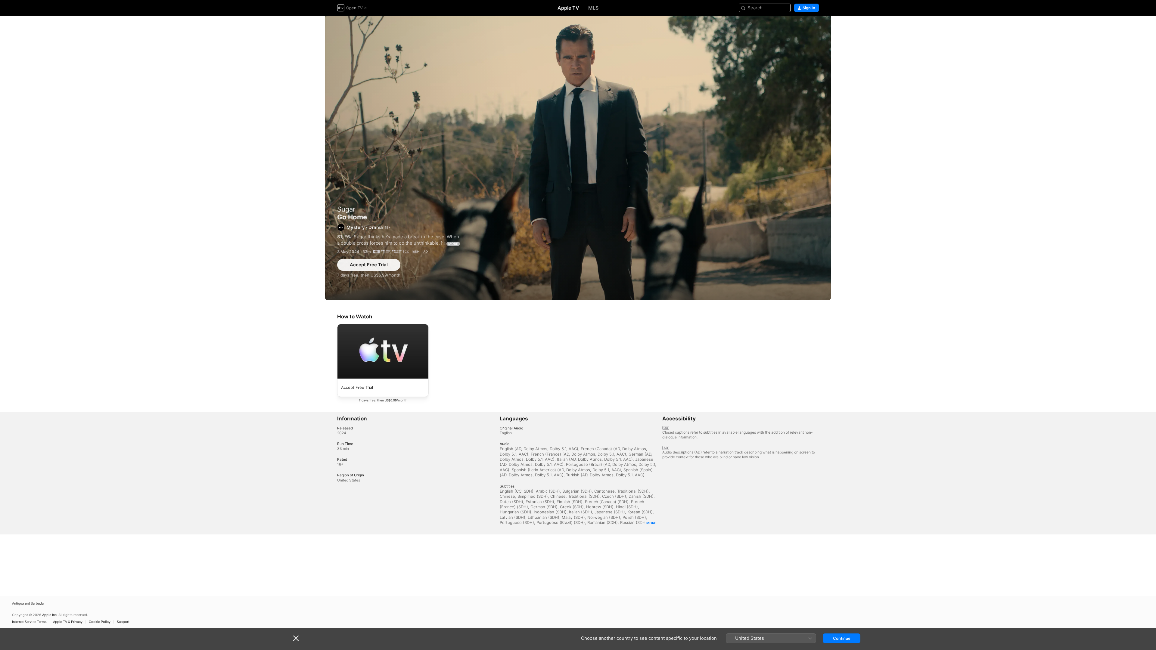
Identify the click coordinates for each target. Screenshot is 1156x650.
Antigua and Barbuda (28, 603)
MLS (593, 8)
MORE (453, 244)
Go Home (578, 158)
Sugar (346, 209)
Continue (841, 638)
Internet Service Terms (29, 622)
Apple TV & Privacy (67, 622)
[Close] (296, 638)
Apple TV (568, 8)
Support (123, 622)
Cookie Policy (99, 622)
